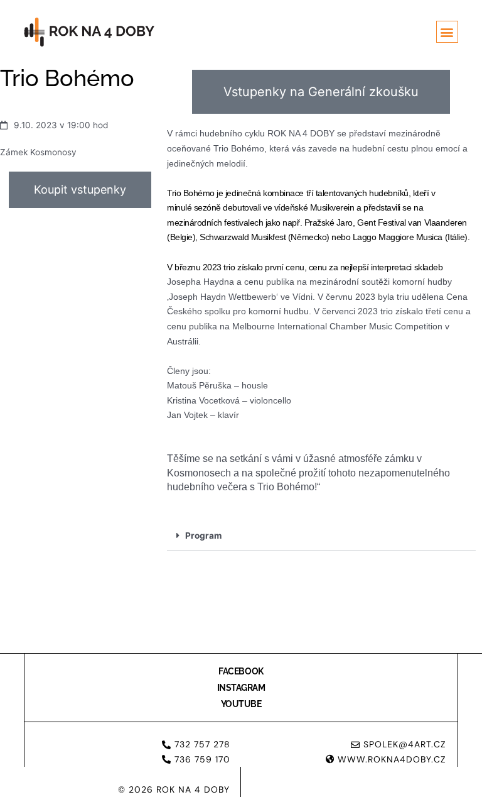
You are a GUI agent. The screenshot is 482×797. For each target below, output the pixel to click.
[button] (447, 32)
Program (203, 535)
